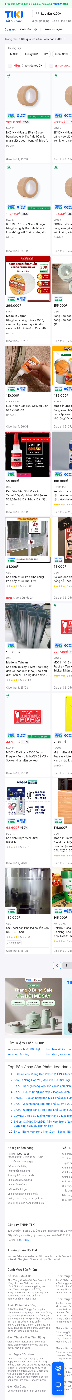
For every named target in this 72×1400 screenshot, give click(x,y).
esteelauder (31, 1256)
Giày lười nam (63, 1352)
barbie (57, 1256)
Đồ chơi (42, 1280)
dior (20, 1256)
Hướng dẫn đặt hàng (18, 1170)
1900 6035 (23, 1239)
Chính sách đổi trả (17, 1184)
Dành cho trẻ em (24, 1324)
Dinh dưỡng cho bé (24, 1289)
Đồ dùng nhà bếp (16, 1390)
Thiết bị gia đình (37, 1390)
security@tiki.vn (35, 1202)
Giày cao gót (63, 1332)
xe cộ (55, 20)
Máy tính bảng (23, 1347)
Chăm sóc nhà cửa (28, 1330)
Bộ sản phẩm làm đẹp (27, 1378)
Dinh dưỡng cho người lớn (28, 1292)
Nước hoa (20, 1376)
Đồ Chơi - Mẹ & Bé (19, 1276)
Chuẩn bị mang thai (25, 1298)
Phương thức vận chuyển (21, 1175)
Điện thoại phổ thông (25, 1344)
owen (66, 1256)
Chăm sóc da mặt (17, 1358)
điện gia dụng (41, 20)
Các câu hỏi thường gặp (20, 1161)
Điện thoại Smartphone (20, 1341)
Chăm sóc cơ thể (24, 1364)
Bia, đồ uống (19, 1321)
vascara (11, 1256)
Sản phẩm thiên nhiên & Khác (26, 1369)
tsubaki (57, 1259)
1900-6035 (23, 1153)
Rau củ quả (19, 1312)
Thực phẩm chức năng (26, 1361)
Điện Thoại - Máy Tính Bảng (26, 1337)
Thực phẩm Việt (36, 1312)
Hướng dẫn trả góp (17, 1189)
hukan (34, 1259)
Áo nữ (59, 1280)
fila (49, 1259)
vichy (43, 1259)
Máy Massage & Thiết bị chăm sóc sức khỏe (29, 1366)
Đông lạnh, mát (30, 1315)
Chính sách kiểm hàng (19, 1179)
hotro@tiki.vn (36, 1198)
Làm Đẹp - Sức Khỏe (20, 1354)
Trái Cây (12, 1309)
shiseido (12, 1259)
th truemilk (46, 1256)
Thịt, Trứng (25, 1309)
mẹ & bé (66, 20)
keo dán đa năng (18, 1054)
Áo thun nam (63, 1303)
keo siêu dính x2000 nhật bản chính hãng (26, 1049)
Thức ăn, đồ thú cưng (25, 1327)
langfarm (24, 1259)
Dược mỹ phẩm (38, 1380)
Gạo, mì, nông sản (25, 1318)
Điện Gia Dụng (16, 1386)
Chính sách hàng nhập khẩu (22, 1193)
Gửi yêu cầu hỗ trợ (17, 1166)
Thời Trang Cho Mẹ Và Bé (21, 1280)
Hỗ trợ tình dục (35, 1376)
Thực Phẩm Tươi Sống (21, 1305)
